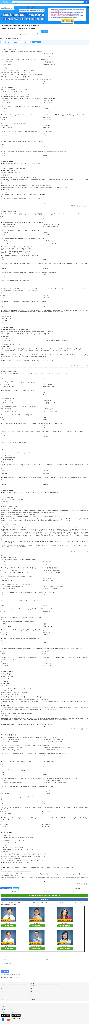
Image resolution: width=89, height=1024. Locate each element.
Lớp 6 (31, 991)
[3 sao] (85, 888)
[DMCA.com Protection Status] (15, 1020)
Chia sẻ (3, 888)
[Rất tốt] (87, 206)
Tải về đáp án (75, 891)
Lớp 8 (31, 988)
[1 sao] (81, 888)
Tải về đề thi (47, 891)
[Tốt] (84, 206)
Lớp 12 (32, 983)
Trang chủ (3, 983)
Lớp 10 (32, 986)
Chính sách (3, 1009)
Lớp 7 (2, 991)
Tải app (33, 999)
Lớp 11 (2, 986)
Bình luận (10, 888)
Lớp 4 (31, 994)
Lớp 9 (2, 988)
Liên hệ (3, 1006)
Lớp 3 (2, 996)
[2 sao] (83, 888)
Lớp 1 (2, 999)
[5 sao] (88, 888)
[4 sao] (86, 888)
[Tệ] (80, 206)
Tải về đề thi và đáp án (17, 891)
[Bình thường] (82, 206)
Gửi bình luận (5, 971)
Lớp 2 (31, 996)
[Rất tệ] (77, 206)
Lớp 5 (2, 994)
